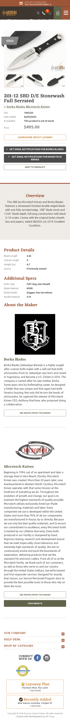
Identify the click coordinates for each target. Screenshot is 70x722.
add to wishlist (35, 167)
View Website (35, 603)
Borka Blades (16, 106)
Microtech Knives (38, 106)
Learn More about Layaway (35, 137)
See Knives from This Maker (35, 413)
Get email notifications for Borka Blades (36, 149)
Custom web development (29, 716)
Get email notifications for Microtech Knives (36, 158)
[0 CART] (49, 13)
